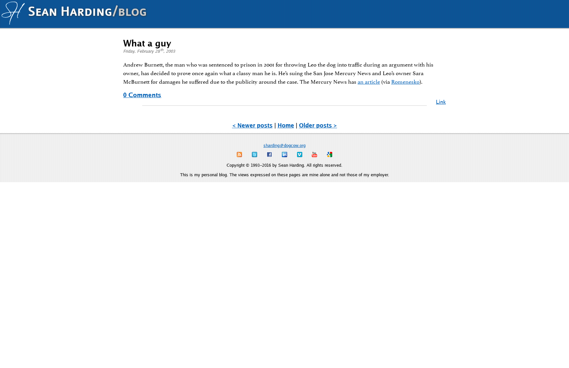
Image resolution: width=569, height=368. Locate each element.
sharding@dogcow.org (284, 145)
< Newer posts (252, 125)
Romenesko (405, 81)
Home (286, 125)
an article (369, 81)
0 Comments (142, 95)
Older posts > (318, 125)
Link (441, 102)
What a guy (147, 42)
